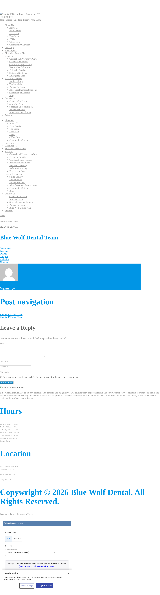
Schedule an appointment (21, 106)
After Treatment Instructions (23, 89)
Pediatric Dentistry (18, 70)
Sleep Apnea (11, 50)
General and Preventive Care (23, 58)
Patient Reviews (17, 87)
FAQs (12, 39)
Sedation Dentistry (18, 73)
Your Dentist (15, 30)
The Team (14, 33)
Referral (9, 115)
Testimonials (15, 84)
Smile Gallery (16, 81)
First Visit (14, 36)
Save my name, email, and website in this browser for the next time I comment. (41, 377)
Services (9, 56)
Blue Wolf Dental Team (9, 221)
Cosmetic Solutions (18, 61)
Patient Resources (13, 78)
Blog (11, 95)
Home (2, 216)
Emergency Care (17, 75)
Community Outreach (19, 44)
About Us (9, 25)
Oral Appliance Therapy (20, 64)
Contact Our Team (18, 101)
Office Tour (14, 42)
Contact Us (10, 98)
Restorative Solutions (19, 67)
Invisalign (9, 47)
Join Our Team (16, 104)
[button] (20, 19)
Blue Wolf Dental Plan (15, 53)
